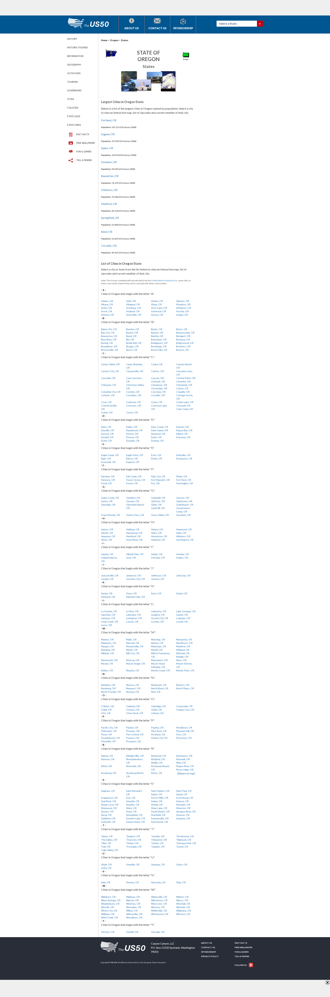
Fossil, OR (106, 483)
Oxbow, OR (157, 713)
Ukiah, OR (106, 864)
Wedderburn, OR (110, 903)
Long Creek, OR (109, 621)
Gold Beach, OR (184, 504)
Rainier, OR (107, 755)
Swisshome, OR (159, 821)
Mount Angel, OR (135, 663)
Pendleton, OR (184, 727)
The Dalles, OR (109, 839)
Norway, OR (132, 691)
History (72, 38)
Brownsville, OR (109, 349)
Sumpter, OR (183, 818)
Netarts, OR (182, 684)
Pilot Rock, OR (159, 731)
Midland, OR (182, 649)
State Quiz (73, 116)
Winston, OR (183, 914)
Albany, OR (107, 304)
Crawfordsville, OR (109, 407)
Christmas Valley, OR (135, 386)
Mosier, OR (107, 663)
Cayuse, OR (157, 378)
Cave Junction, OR (134, 380)
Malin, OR (131, 639)
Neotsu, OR (132, 684)
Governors (74, 90)
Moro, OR (181, 660)
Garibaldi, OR (158, 497)
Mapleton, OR (108, 642)
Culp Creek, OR (184, 409)
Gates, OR (106, 501)
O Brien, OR (107, 706)
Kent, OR (156, 593)
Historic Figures (77, 47)
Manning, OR (158, 639)
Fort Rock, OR (183, 479)
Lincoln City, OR (159, 618)
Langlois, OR (157, 614)
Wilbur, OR (132, 910)
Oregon (114, 40)
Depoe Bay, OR (184, 430)
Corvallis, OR (109, 245)
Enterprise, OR (184, 458)
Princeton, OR (183, 737)
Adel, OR (131, 300)
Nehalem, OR (108, 684)
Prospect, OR (133, 741)
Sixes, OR (131, 811)
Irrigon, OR (182, 557)
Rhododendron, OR (134, 761)
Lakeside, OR (108, 614)
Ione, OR (131, 557)
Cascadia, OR (108, 378)
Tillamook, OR (183, 839)
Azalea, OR (182, 314)
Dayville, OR (107, 430)
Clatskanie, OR (184, 384)
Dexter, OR (132, 433)
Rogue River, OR (185, 766)
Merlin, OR (132, 649)
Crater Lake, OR (184, 402)
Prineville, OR (108, 741)
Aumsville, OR (133, 314)
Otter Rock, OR (134, 713)
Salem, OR (107, 148)
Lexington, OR (134, 618)
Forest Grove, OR (135, 479)
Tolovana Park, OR (186, 843)
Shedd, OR (157, 804)
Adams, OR (107, 300)
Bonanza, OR (183, 339)
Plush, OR (106, 734)
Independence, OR (109, 559)
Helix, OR (181, 532)
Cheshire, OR (183, 381)
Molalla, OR (182, 656)
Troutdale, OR (133, 846)
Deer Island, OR (159, 430)
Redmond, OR (158, 755)
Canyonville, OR (134, 371)
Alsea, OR (156, 304)
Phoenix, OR (133, 731)
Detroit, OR (107, 433)
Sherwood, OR (109, 808)
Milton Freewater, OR (160, 655)
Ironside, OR (158, 557)
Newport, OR (133, 688)
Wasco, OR (182, 900)
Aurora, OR (157, 314)
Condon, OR (132, 391)
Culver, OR (107, 412)
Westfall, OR (183, 903)
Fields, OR (181, 476)
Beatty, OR (132, 332)
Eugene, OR (108, 134)
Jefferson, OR (158, 575)
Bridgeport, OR (159, 342)
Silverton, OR (183, 808)
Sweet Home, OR (135, 821)
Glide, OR (156, 504)
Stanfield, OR (158, 814)
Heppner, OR (108, 536)
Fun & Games (83, 151)
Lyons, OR (106, 625)
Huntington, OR (184, 539)
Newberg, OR (108, 688)
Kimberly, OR (108, 596)
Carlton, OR (157, 371)
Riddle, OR (156, 762)
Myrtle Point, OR (185, 670)
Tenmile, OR (157, 836)
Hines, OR (106, 539)
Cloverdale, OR (159, 388)
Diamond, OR (158, 433)
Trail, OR (105, 846)
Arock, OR (106, 311)
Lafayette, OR (158, 611)
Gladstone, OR (184, 501)
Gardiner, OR (133, 497)
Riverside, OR (133, 766)
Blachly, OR (157, 336)
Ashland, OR (133, 311)
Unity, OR (106, 867)
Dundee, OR (132, 440)
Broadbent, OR (109, 346)
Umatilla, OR (132, 864)
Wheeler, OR (183, 907)
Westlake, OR (133, 907)
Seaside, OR (132, 801)
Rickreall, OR (183, 759)
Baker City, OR (109, 329)
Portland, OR (108, 120)
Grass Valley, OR (160, 514)
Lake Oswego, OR (186, 611)
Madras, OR (107, 639)
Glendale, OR (108, 504)
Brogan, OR (132, 346)
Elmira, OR (156, 458)
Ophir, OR (156, 709)
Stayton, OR (182, 814)
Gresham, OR (109, 162)
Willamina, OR (183, 910)
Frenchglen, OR (184, 483)
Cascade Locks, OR (184, 373)
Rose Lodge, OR (185, 769)
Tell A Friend (84, 160)
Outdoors (74, 73)
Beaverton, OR (109, 176)
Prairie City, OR (159, 737)
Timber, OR (132, 843)
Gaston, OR (182, 497)
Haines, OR (107, 529)
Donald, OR (107, 437)
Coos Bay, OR (158, 391)
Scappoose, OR (109, 797)
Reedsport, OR (184, 755)
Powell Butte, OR (110, 737)
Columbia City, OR (110, 391)
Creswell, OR (183, 405)
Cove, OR (106, 402)
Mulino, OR (107, 670)
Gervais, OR (132, 501)
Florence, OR (108, 479)
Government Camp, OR (183, 510)
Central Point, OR (185, 378)
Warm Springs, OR (110, 900)
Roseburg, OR (108, 772)
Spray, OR (106, 814)
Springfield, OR (110, 217)
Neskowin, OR (158, 684)
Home (104, 40)
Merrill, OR (156, 649)
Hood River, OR (134, 539)
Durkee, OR (157, 440)
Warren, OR (132, 900)
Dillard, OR (182, 433)
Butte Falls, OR (159, 349)
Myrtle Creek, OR (160, 670)
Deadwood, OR (134, 430)
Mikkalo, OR (107, 653)
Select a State (229, 23)
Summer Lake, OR (135, 818)
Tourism (72, 82)
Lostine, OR (157, 621)
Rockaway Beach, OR (160, 768)
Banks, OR (156, 329)
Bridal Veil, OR (133, 342)
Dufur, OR (106, 440)
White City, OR (109, 910)
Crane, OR (156, 402)
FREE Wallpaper (85, 143)
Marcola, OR (132, 642)
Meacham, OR (158, 646)
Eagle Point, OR (134, 455)
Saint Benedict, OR (134, 792)
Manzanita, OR (184, 639)
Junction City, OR (135, 578)
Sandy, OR (181, 794)
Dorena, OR (132, 437)
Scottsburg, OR (184, 797)
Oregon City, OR (185, 709)
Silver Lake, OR (159, 808)
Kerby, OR (181, 593)
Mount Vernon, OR (184, 665)
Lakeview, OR (133, 614)
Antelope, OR (133, 307)
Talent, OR (107, 836)
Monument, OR (159, 660)
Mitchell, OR (182, 653)
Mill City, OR (132, 653)
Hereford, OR (133, 536)
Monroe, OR (132, 660)
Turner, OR (182, 846)
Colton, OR (182, 388)
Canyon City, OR (110, 371)
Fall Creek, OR (133, 476)
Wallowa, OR (133, 896)
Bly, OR (130, 339)
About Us (131, 28)
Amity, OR (106, 307)
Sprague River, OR (186, 811)
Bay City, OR (107, 332)
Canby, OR (156, 364)
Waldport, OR (108, 896)
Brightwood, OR (185, 342)
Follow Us (241, 965)
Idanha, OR (107, 554)
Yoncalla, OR (157, 931)
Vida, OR (181, 882)
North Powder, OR (111, 691)
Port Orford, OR (135, 734)
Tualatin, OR (157, 846)
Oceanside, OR (184, 706)
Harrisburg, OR (134, 532)
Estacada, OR (108, 461)
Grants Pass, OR (135, 514)
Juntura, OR (157, 578)
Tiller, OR (106, 843)
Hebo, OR (156, 532)
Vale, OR (105, 882)
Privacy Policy (209, 956)
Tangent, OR (133, 836)
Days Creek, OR (159, 426)
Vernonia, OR (158, 882)
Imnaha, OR (182, 554)
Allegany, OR (133, 304)
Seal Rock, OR (108, 801)
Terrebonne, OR (185, 836)
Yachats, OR (107, 931)
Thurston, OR (133, 839)
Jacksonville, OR (109, 575)
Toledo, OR (157, 843)
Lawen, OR (182, 614)
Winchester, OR (159, 914)
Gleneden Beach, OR (135, 506)
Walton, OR (182, 896)
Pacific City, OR (109, 727)
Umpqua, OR (158, 864)
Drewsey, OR (183, 437)
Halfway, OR (132, 529)
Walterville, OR (159, 896)
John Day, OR (183, 575)
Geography (74, 64)
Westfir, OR (107, 907)
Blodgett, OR (183, 336)
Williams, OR (107, 914)
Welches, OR (133, 903)
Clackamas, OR (159, 384)
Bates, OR (181, 329)
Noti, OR (155, 691)
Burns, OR (131, 349)
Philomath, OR (109, 731)
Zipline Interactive (159, 962)
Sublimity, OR (108, 818)
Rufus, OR (156, 772)
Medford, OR (109, 203)
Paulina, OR (157, 727)
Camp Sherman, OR (134, 366)
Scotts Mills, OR (159, 797)
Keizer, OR (106, 593)
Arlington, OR (183, 307)
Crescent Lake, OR (159, 407)
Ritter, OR (106, 766)
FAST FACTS (82, 134)
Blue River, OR (108, 339)
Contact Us (157, 28)
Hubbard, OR (158, 539)
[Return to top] (186, 773)
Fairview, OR (107, 476)
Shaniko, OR (132, 804)
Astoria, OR (182, 311)
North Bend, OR (159, 688)
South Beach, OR (160, 811)
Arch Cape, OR (159, 307)
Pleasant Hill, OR (185, 731)
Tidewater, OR (159, 839)
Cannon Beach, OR (184, 366)
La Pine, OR (132, 611)
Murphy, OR (132, 670)
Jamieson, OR (133, 575)
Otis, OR (106, 713)
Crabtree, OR (133, 402)
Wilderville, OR (159, 910)
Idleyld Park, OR (134, 554)
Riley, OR (181, 762)
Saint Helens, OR (160, 790)
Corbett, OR (107, 395)
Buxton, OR (182, 349)
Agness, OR (182, 300)
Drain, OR (156, 437)
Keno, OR (131, 593)
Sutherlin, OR (108, 821)
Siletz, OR (131, 808)
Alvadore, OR (183, 304)
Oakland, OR (133, 706)
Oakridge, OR (158, 706)
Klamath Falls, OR (135, 596)
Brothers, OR (183, 346)
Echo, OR (156, 455)
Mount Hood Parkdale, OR (158, 665)
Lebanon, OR (108, 618)
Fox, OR (155, 483)
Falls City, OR (158, 476)
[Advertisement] (129, 7)
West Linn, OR (159, 903)
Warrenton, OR (159, 900)
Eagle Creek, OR (110, 455)
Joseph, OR (107, 578)
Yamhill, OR (132, 931)
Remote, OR (107, 759)
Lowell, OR (182, 621)
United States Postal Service (164, 280)
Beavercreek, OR (185, 332)
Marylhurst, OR (184, 642)
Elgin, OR (106, 458)
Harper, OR (107, 532)
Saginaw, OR (108, 790)
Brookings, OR (159, 346)
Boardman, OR (159, 339)
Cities (70, 99)
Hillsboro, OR (109, 189)
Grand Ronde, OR (110, 514)
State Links (74, 125)
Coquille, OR (183, 391)
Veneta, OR (132, 882)
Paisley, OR (132, 727)
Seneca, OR (182, 801)
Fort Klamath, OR (160, 479)
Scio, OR (130, 797)
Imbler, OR (156, 554)
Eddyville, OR (183, 455)
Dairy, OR (106, 426)
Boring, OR (107, 342)
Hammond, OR (184, 529)
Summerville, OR (160, 818)
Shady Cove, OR (109, 804)
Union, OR (181, 864)
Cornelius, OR (133, 395)
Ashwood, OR (158, 311)
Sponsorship (183, 28)
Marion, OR (157, 642)
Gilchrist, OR (158, 501)
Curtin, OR (132, 412)
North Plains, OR (185, 688)
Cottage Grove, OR (184, 397)
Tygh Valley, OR (109, 850)
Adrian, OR (157, 300)
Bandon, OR (132, 329)
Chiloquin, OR (108, 384)
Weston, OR (157, 907)
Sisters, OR (107, 811)
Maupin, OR (107, 646)
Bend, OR (106, 231)
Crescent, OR (133, 405)
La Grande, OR (109, 611)
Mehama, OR (108, 649)
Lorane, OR (132, 621)
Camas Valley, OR (110, 364)
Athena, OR (107, 314)
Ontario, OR (132, 709)
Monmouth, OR (109, 660)
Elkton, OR (132, 458)
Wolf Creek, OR (109, 917)
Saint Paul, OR (183, 790)
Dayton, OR (182, 426)
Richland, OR (158, 759)
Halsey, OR (157, 529)
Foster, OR (132, 483)
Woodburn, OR (134, 917)
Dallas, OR (131, 426)
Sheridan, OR (183, 804)
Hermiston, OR (159, 536)
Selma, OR (156, 801)
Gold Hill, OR (158, 508)
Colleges (72, 107)
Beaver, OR (157, 332)
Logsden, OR (183, 618)
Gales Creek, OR (110, 497)
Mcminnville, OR (134, 646)
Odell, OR (106, 709)
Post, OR (181, 734)
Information (75, 56)
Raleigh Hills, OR (135, 755)
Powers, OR (132, 737)
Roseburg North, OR (135, 774)
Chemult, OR (158, 381)
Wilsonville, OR (134, 914)
